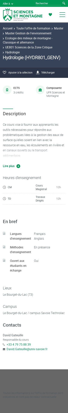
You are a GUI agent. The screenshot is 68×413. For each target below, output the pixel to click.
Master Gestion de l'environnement (28, 33)
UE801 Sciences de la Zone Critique (28, 47)
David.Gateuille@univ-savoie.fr (27, 349)
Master (58, 28)
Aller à (6, 3)
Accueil (7, 28)
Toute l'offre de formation (33, 28)
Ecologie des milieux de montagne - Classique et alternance (27, 40)
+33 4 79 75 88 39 (19, 344)
